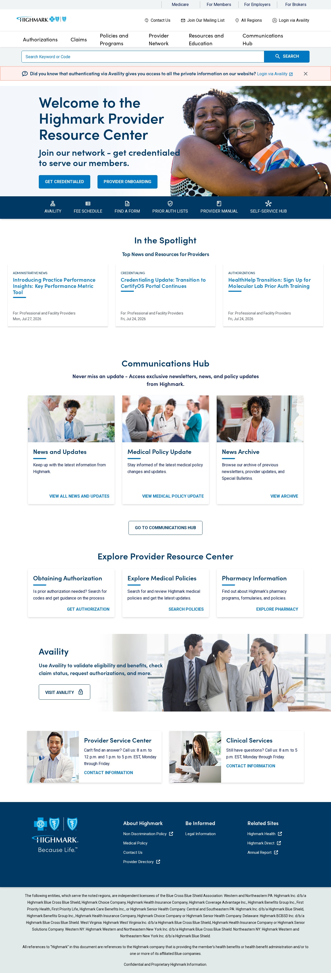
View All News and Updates (79, 496)
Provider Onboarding (127, 181)
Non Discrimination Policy (145, 834)
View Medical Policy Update (173, 496)
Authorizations (241, 272)
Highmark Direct (260, 843)
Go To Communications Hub (165, 527)
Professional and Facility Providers (48, 313)
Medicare (180, 4)
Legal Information (200, 834)
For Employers (257, 4)
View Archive (284, 496)
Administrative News (30, 272)
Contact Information (108, 772)
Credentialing (133, 272)
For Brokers (295, 4)
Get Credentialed (64, 181)
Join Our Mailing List (205, 20)
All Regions (251, 20)
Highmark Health (261, 834)
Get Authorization (88, 609)
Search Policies (186, 609)
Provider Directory (138, 861)
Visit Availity (64, 694)
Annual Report (259, 852)
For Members (219, 4)
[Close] (305, 73)
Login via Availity (294, 20)
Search (287, 56)
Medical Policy (135, 843)
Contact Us (160, 20)
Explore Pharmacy (277, 609)
